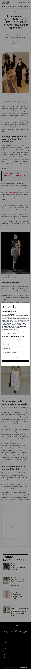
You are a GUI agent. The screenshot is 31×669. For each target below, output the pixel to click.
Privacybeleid (5, 363)
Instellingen (15, 357)
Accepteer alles (15, 360)
